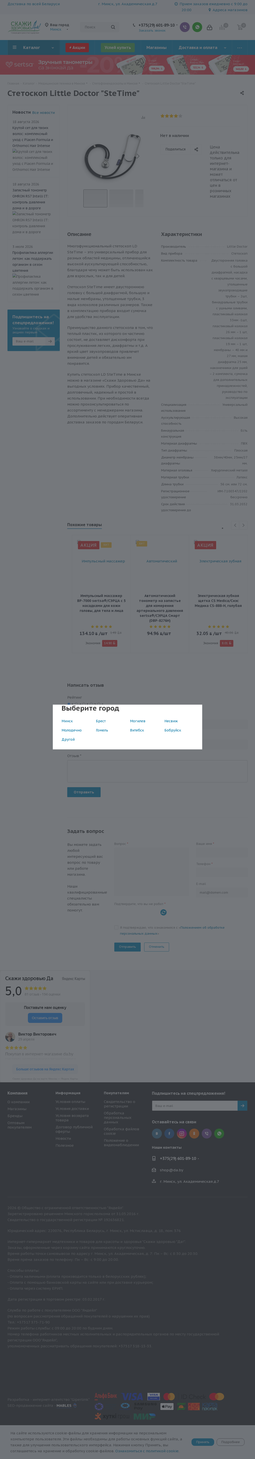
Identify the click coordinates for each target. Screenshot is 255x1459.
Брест (101, 721)
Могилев (137, 721)
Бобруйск (172, 730)
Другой (68, 739)
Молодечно (72, 730)
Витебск (137, 730)
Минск (67, 721)
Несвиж (171, 721)
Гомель (102, 730)
